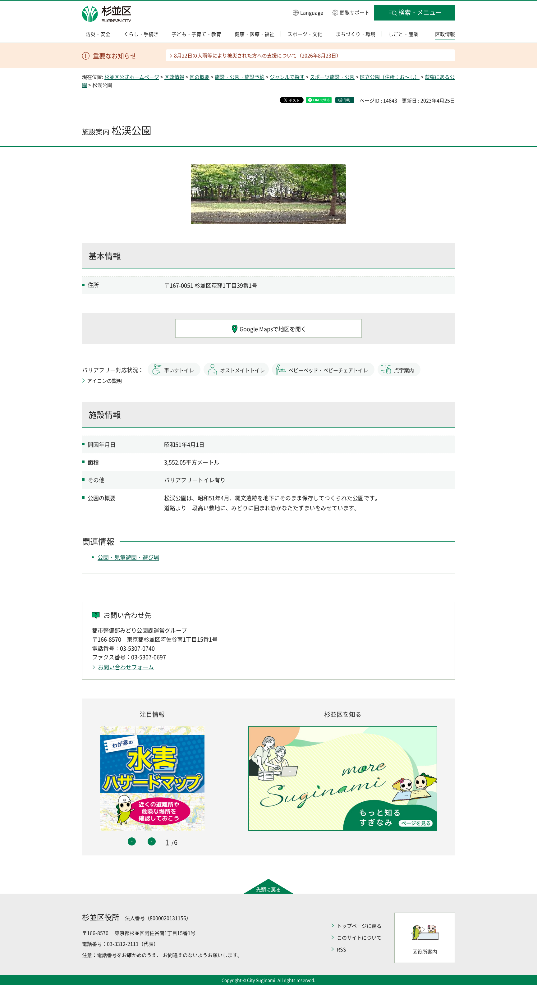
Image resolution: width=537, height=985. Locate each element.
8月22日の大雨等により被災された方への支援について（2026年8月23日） (257, 55)
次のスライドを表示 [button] (152, 841)
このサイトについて (359, 937)
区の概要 (199, 76)
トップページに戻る (359, 925)
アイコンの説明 (104, 380)
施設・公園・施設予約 (239, 76)
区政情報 (174, 76)
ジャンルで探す (287, 76)
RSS (341, 949)
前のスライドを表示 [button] (132, 841)
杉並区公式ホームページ (131, 76)
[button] (308, 12)
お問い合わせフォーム (126, 667)
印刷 (346, 100)
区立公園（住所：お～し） (390, 76)
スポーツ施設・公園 (332, 76)
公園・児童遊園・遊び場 (128, 557)
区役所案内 (424, 951)
